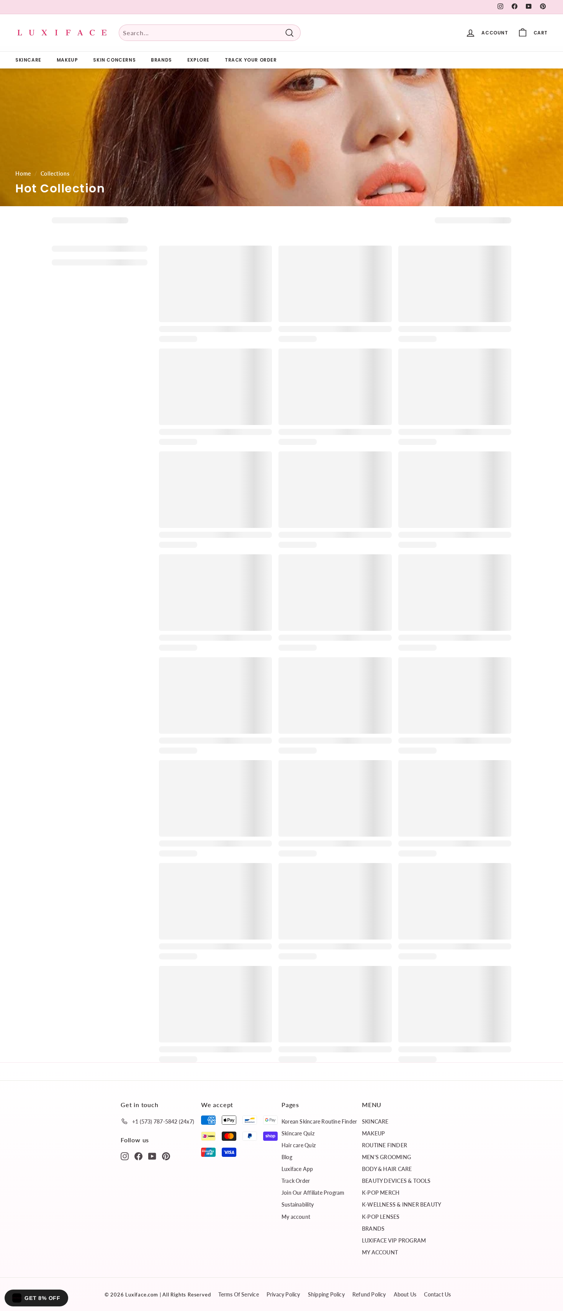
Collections (55, 174)
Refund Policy (369, 1294)
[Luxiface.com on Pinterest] (166, 1155)
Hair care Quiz (299, 1145)
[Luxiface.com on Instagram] (125, 1155)
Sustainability (298, 1204)
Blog (287, 1157)
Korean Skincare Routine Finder (319, 1121)
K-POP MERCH (380, 1192)
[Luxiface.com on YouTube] (152, 1155)
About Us (405, 1294)
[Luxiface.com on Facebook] (138, 1155)
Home (23, 174)
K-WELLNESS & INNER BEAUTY (401, 1204)
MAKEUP (67, 60)
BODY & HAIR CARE (387, 1169)
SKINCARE (28, 60)
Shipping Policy (326, 1294)
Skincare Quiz (298, 1133)
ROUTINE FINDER (384, 1145)
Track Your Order (251, 60)
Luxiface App (297, 1169)
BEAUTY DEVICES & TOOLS (396, 1180)
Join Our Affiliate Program (313, 1192)
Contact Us (437, 1294)
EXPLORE (198, 60)
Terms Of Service (238, 1294)
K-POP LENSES (381, 1216)
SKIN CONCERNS (114, 60)
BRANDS (161, 60)
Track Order (296, 1180)
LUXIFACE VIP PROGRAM (394, 1240)
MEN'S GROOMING (386, 1157)
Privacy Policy (283, 1294)
